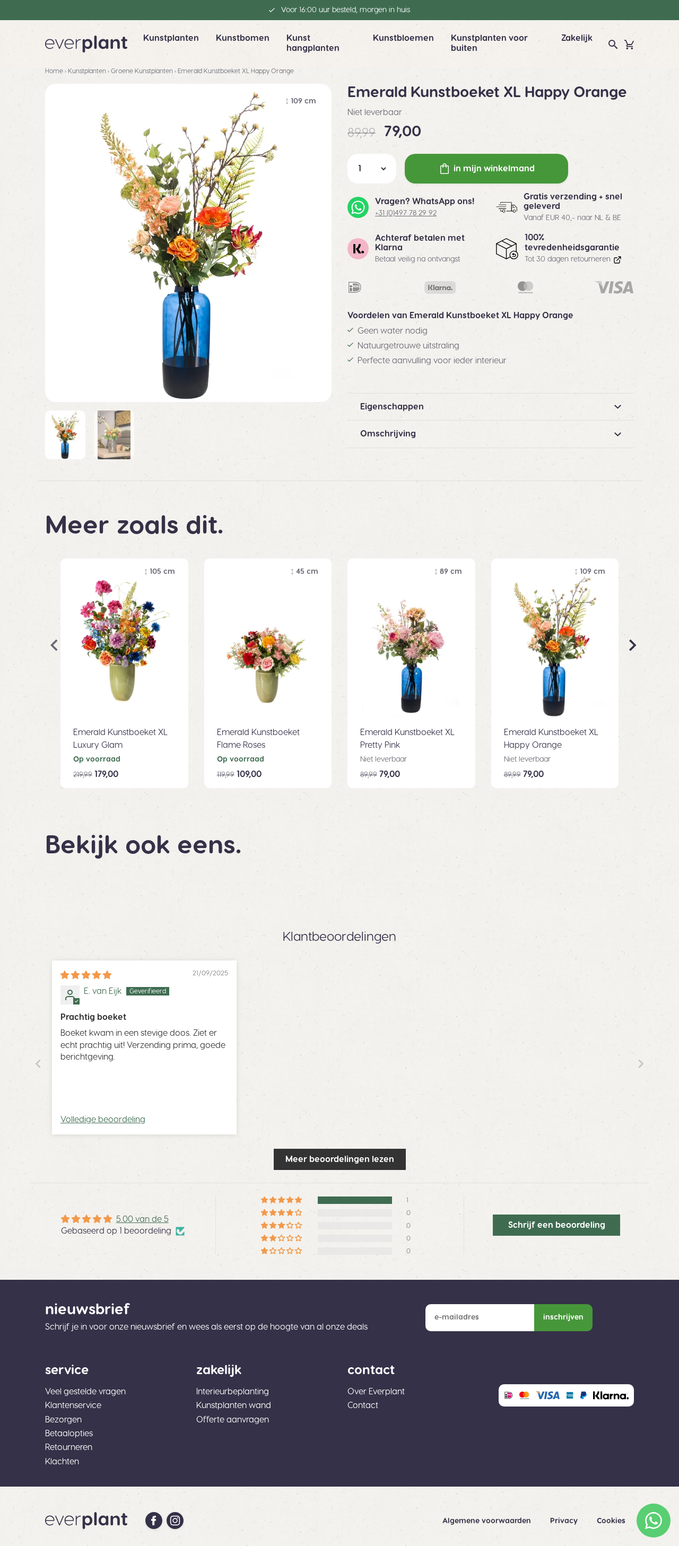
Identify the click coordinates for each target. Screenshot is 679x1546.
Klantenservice (73, 1405)
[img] (85, 975)
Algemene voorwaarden (487, 1521)
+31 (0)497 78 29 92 (406, 213)
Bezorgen (63, 1420)
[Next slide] (640, 1064)
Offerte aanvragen (232, 1420)
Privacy (565, 1521)
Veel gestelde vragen (85, 1391)
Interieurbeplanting (232, 1391)
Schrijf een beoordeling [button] (556, 1225)
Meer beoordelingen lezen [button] (339, 1159)
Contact (362, 1405)
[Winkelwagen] (629, 44)
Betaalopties (69, 1433)
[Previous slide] (38, 1064)
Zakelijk (577, 38)
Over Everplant (376, 1391)
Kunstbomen (242, 38)
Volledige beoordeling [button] (102, 1119)
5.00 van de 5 (142, 1219)
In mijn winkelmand (494, 168)
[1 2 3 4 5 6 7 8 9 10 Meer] (371, 169)
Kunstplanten (171, 38)
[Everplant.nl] (86, 44)
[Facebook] (153, 1520)
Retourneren (68, 1447)
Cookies (611, 1521)
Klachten (62, 1461)
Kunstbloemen (403, 38)
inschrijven (563, 1317)
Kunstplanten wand (233, 1405)
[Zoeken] (613, 44)
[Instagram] (175, 1520)
